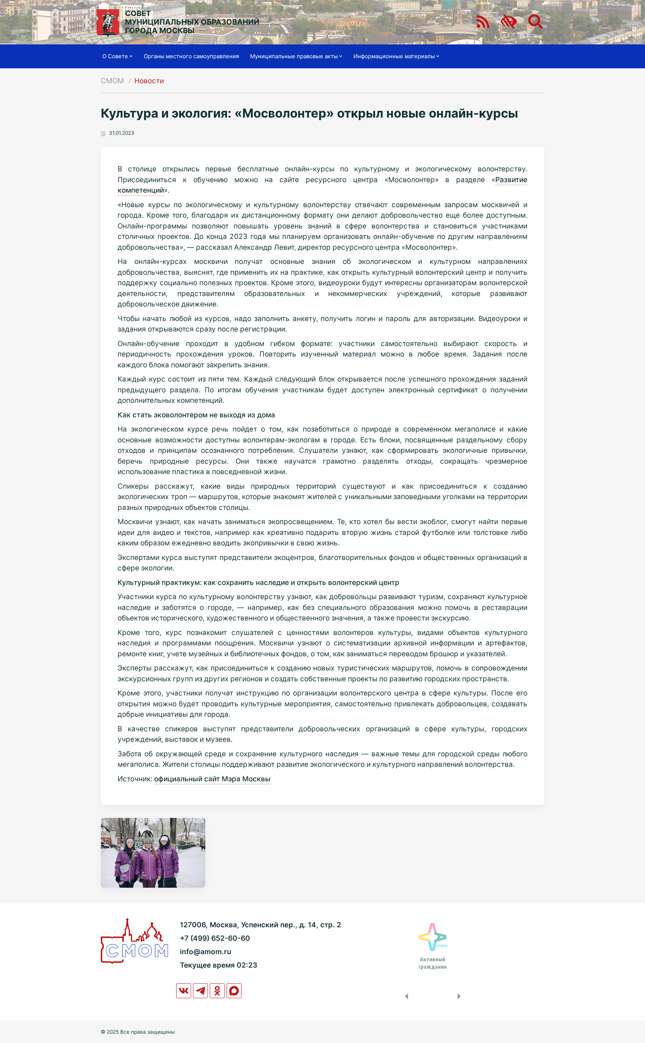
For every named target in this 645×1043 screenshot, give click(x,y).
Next (461, 996)
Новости (149, 81)
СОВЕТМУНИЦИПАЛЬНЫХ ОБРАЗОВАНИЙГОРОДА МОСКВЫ (192, 22)
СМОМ (112, 81)
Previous (405, 996)
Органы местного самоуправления (191, 56)
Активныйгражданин (432, 963)
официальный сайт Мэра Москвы (212, 779)
